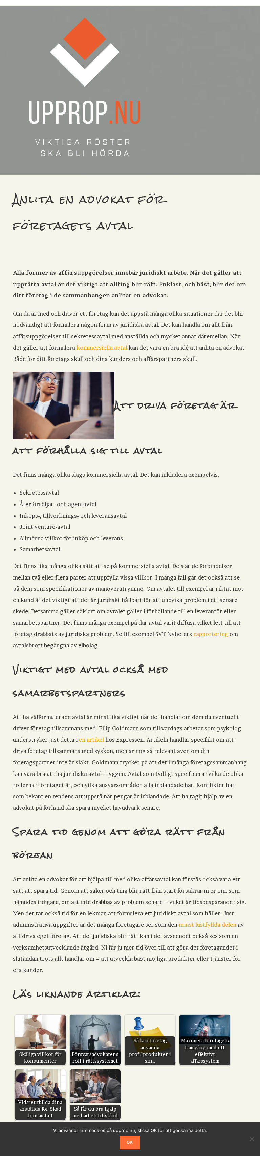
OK (130, 1142)
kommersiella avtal (102, 347)
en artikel (91, 739)
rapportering (210, 634)
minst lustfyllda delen (207, 924)
